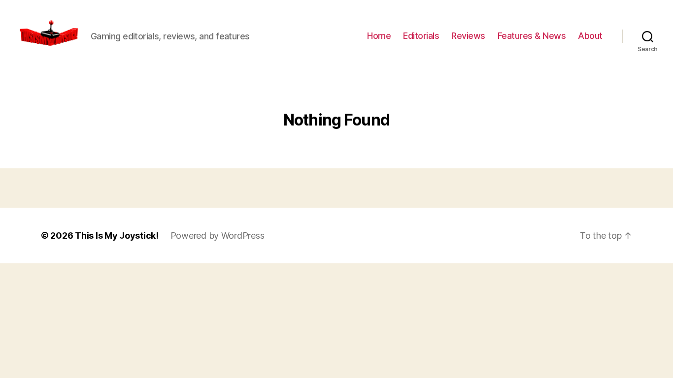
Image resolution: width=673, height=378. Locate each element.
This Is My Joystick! (117, 235)
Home (379, 36)
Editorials (421, 36)
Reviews (468, 36)
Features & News (532, 36)
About (590, 36)
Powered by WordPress (217, 235)
